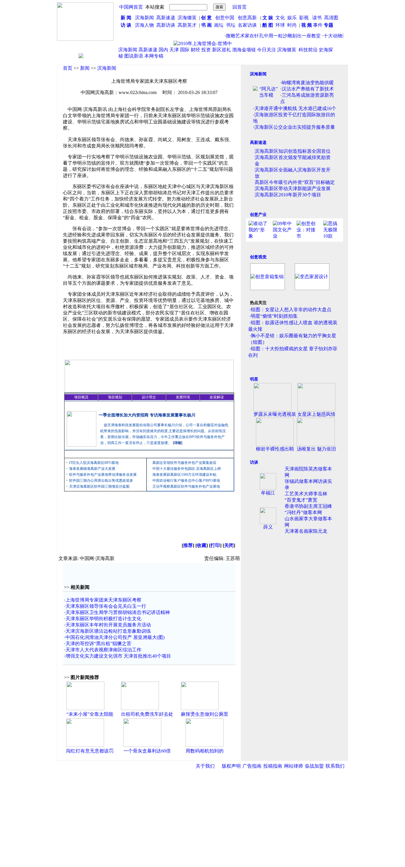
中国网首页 (131, 6)
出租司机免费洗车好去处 (147, 714)
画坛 (219, 25)
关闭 (229, 545)
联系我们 (335, 766)
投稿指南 (272, 766)
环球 (280, 25)
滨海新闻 (144, 17)
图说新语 (133, 55)
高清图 (331, 17)
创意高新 (248, 17)
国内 (163, 49)
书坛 (230, 25)
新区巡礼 (221, 49)
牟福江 (268, 492)
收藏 (201, 545)
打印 (215, 545)
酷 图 (267, 25)
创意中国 (224, 17)
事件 (317, 25)
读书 (317, 17)
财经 (195, 49)
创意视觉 (258, 257)
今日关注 (266, 49)
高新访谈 (166, 25)
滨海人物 (144, 25)
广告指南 (252, 766)
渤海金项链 (244, 49)
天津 (174, 49)
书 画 (206, 25)
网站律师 (293, 766)
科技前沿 (308, 49)
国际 (184, 49)
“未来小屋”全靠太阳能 (89, 714)
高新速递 (165, 17)
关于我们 (205, 766)
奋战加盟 (314, 766)
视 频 (306, 25)
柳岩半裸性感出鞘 (275, 448)
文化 (279, 17)
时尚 (292, 25)
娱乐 (292, 17)
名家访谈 (247, 25)
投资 (206, 49)
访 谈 (126, 25)
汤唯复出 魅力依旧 (316, 448)
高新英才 (188, 25)
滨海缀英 (187, 17)
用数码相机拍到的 (205, 750)
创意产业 (258, 214)
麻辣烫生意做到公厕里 (204, 714)
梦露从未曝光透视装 (274, 414)
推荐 (188, 545)
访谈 (254, 462)
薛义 (268, 526)
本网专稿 (153, 55)
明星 (254, 379)
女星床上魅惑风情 (316, 414)
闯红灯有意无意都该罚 (90, 750)
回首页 (239, 6)
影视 (304, 17)
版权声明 (231, 766)
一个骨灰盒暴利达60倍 (147, 750)
